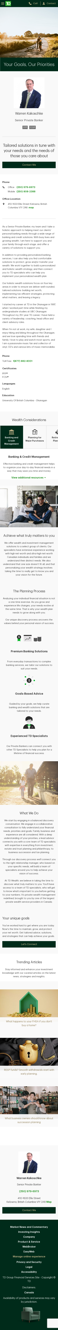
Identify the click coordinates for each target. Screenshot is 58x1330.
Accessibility (29, 1272)
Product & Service (29, 1242)
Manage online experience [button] (29, 1256)
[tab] (11, 437)
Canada (29, 1292)
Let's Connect (29, 944)
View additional (27, 477)
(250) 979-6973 (26, 187)
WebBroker (29, 1247)
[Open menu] (6, 3)
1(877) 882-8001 (22, 361)
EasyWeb (29, 1251)
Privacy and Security (29, 1262)
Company (29, 1237)
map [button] (31, 207)
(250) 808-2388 (26, 191)
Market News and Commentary (29, 1227)
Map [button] (49, 1202)
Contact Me (29, 165)
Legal (29, 1267)
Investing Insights (29, 1232)
